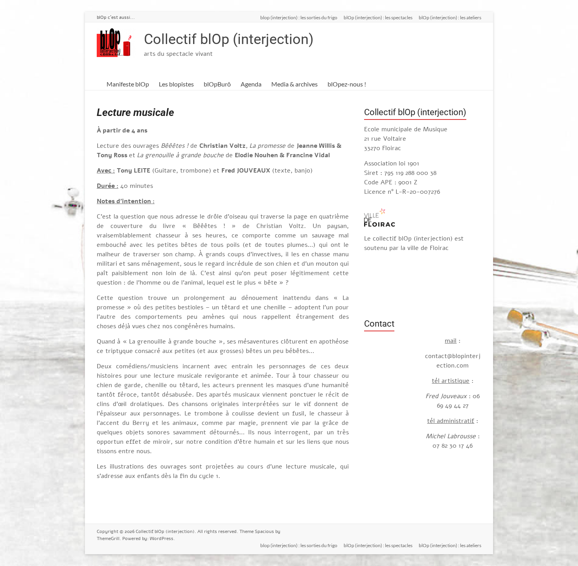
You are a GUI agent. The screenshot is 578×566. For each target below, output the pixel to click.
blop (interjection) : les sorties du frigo (298, 17)
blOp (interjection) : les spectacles (378, 17)
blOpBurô (217, 84)
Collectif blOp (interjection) (229, 39)
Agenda (251, 84)
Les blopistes (176, 84)
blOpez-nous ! (347, 84)
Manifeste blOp (128, 84)
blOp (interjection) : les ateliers (450, 17)
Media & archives (294, 84)
